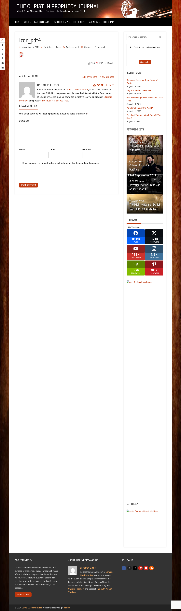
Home (17, 22)
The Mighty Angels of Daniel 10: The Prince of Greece (144, 206)
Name (22, 149)
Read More (24, 594)
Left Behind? (109, 22)
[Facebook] (124, 568)
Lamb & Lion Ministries (76, 89)
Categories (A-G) (41, 22)
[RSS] (151, 568)
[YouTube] (146, 568)
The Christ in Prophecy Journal (58, 6)
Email (54, 149)
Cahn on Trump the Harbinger (139, 167)
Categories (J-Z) (61, 22)
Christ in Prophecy (76, 589)
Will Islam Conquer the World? (140, 108)
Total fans (135, 227)
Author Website (89, 77)
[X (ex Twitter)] (129, 568)
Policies (66, 608)
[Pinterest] (140, 568)
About (26, 22)
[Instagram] (135, 568)
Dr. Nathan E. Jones (52, 47)
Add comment (72, 47)
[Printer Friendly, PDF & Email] (100, 63)
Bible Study (79, 22)
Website (86, 149)
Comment (24, 121)
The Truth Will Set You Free (55, 100)
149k (129, 227)
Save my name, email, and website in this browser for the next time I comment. (61, 163)
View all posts (107, 77)
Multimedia (93, 22)
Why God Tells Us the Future (139, 90)
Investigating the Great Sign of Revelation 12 (144, 187)
